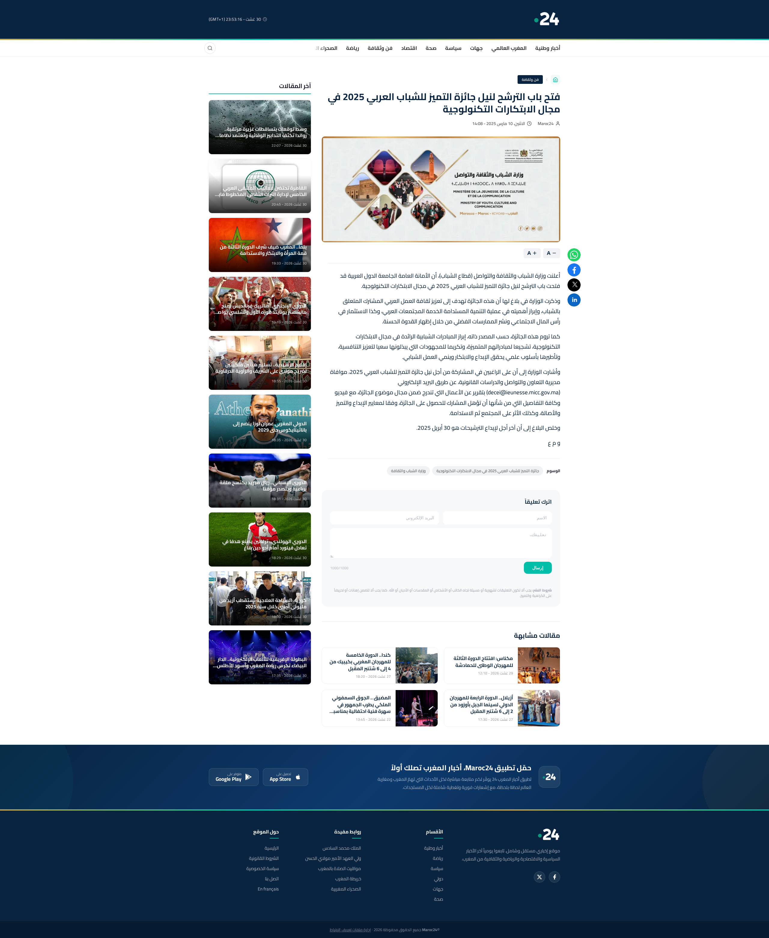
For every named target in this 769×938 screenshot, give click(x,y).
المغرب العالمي (509, 48)
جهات (476, 48)
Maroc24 (546, 123)
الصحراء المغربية (318, 48)
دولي (438, 878)
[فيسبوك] (554, 877)
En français (268, 889)
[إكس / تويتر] (539, 877)
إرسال (537, 567)
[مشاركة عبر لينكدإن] (574, 300)
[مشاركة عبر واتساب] (574, 254)
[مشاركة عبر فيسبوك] (574, 270)
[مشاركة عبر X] (574, 285)
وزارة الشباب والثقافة (408, 470)
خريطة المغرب (348, 878)
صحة (431, 48)
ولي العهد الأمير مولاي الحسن (333, 858)
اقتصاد (409, 48)
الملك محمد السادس (342, 848)
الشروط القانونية (264, 858)
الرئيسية (272, 848)
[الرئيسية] (555, 79)
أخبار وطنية (547, 48)
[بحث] (210, 48)
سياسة (453, 48)
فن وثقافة (380, 48)
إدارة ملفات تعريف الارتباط (350, 929)
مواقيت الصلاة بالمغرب (339, 868)
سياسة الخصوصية (262, 868)
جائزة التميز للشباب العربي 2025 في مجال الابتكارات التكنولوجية (487, 470)
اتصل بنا (272, 878)
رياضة (352, 48)
